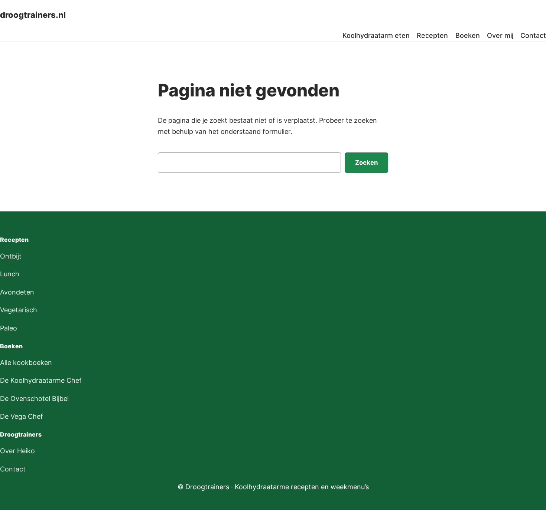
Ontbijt (11, 256)
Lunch (9, 274)
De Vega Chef (21, 416)
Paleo (8, 328)
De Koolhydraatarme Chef (41, 380)
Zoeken (366, 162)
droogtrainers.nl (33, 15)
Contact (13, 469)
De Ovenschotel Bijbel (34, 398)
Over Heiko (17, 451)
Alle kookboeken (26, 362)
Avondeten (17, 292)
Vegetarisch (18, 310)
